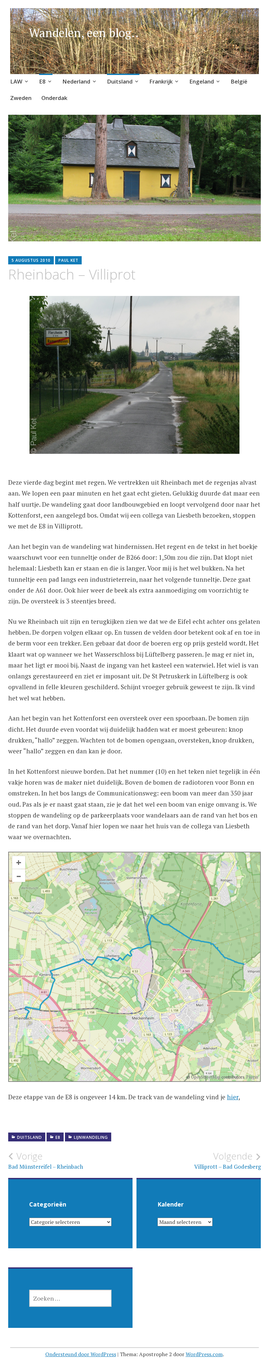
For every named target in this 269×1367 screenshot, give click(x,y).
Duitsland (120, 81)
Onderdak (54, 98)
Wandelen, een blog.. (84, 32)
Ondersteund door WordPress (80, 1354)
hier (232, 1097)
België (239, 81)
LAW (16, 81)
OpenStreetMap (205, 1077)
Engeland (201, 81)
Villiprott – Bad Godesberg (227, 1160)
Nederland (76, 81)
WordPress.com (204, 1354)
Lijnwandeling (91, 1137)
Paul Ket (68, 260)
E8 (42, 81)
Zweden (20, 98)
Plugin (251, 1077)
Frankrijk (161, 81)
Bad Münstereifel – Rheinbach (45, 1160)
